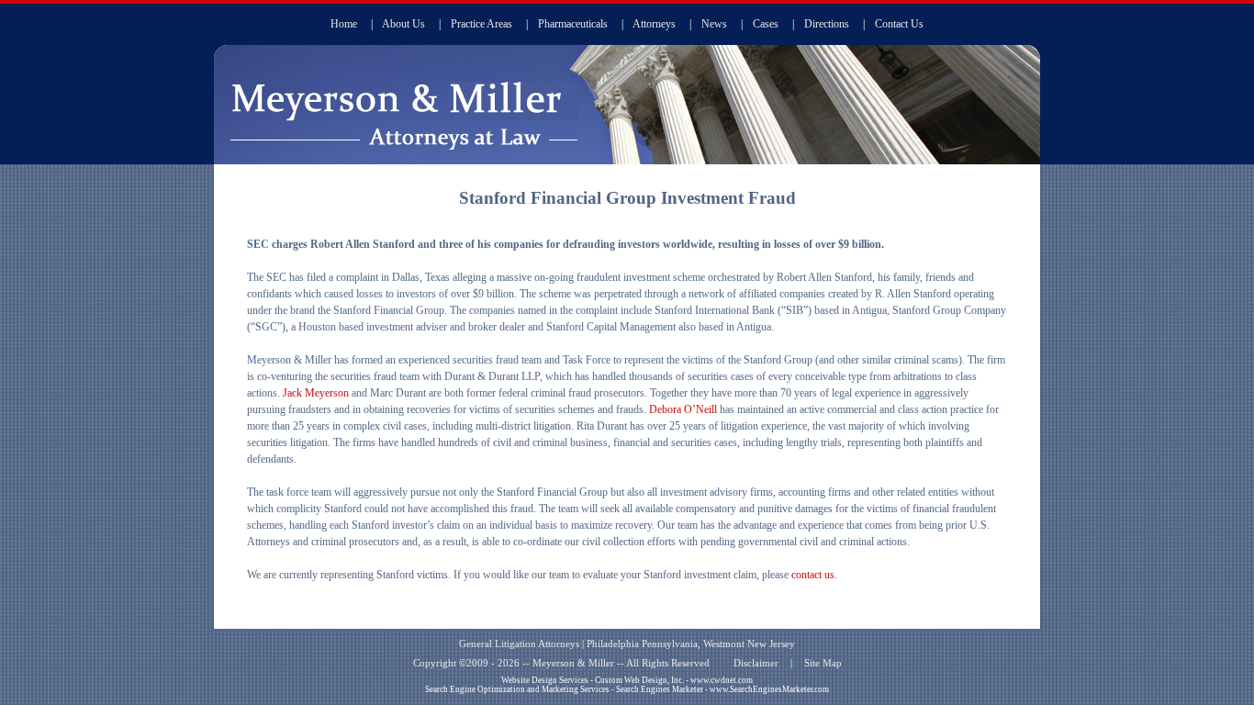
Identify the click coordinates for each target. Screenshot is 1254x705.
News (714, 23)
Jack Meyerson (316, 392)
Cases (765, 23)
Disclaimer (755, 663)
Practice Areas (481, 23)
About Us (403, 23)
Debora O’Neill (683, 409)
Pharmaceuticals (573, 23)
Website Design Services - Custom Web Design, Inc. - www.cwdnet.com (627, 680)
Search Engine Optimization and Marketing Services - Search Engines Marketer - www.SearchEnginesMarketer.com (627, 689)
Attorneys (654, 23)
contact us (812, 574)
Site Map (823, 663)
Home (343, 23)
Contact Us (899, 23)
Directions (826, 23)
